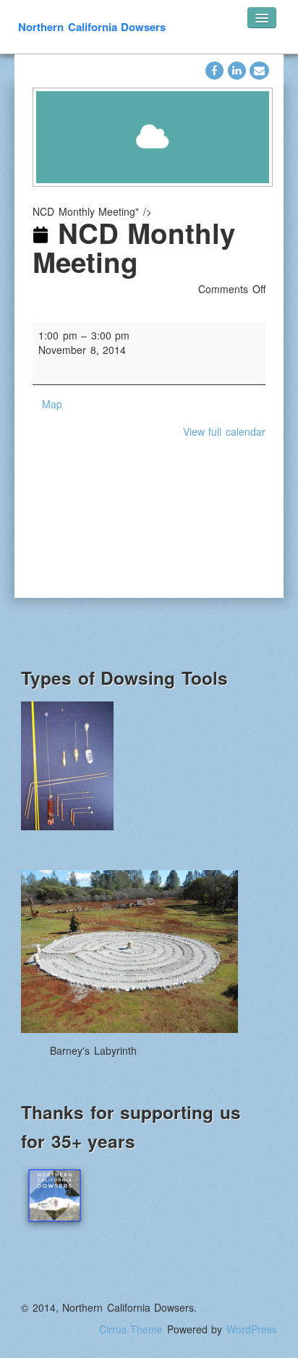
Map (52, 404)
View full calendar (224, 431)
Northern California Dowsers (92, 27)
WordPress (251, 1329)
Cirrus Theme (131, 1329)
